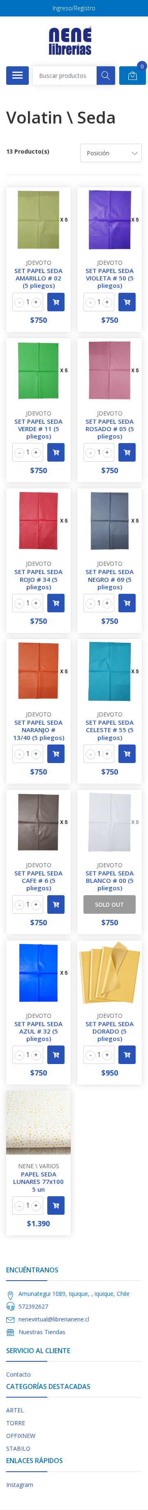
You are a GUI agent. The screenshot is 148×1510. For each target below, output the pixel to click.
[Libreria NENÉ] (71, 41)
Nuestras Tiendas (41, 1332)
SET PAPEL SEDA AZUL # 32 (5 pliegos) (38, 1031)
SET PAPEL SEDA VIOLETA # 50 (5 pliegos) (110, 277)
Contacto (18, 1374)
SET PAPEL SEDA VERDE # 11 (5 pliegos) (38, 428)
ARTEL (15, 1410)
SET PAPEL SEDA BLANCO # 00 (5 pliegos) (110, 880)
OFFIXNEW (20, 1436)
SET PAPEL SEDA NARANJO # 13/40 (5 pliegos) (38, 729)
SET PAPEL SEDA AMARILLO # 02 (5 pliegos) (38, 277)
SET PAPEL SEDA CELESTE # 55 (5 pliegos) (110, 729)
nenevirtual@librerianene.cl (53, 1319)
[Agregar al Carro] (56, 302)
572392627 (33, 1306)
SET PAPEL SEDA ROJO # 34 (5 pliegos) (38, 578)
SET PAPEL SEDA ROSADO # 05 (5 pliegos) (110, 428)
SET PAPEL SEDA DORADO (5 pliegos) (110, 1031)
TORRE (15, 1423)
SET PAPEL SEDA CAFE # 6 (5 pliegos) (38, 880)
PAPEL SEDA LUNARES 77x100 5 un (38, 1181)
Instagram (19, 1485)
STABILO (18, 1448)
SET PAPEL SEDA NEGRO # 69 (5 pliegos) (110, 578)
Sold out (109, 904)
